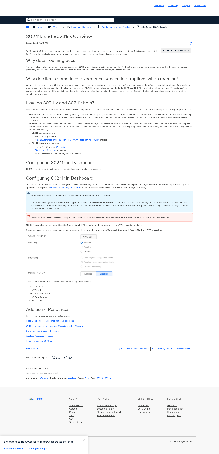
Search (28, 20)
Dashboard (159, 5)
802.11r (108, 378)
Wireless (56, 27)
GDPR (72, 418)
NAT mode (60, 147)
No (70, 358)
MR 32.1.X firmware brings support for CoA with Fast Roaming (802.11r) (67, 140)
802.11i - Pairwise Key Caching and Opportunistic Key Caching (54, 326)
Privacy (73, 412)
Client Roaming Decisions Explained (42, 331)
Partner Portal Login (107, 405)
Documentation (175, 408)
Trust (71, 415)
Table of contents (176, 50)
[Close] (83, 439)
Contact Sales (200, 5)
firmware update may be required (65, 187)
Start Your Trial (145, 412)
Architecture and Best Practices (116, 27)
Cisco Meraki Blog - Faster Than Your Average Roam (50, 321)
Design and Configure (81, 27)
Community (173, 5)
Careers (73, 408)
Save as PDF (191, 44)
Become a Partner (106, 408)
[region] (44, 445)
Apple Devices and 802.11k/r (39, 341)
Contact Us (143, 405)
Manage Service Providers (110, 412)
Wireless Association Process (39, 336)
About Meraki (76, 405)
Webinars (172, 405)
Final (87, 378)
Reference (43, 378)
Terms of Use (76, 422)
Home (39, 27)
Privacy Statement (13, 448)
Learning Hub (174, 415)
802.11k (100, 378)
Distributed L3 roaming (45, 150)
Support (186, 5)
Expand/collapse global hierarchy (29, 27)
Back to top (31, 348)
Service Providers (106, 415)
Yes (58, 358)
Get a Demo (144, 408)
